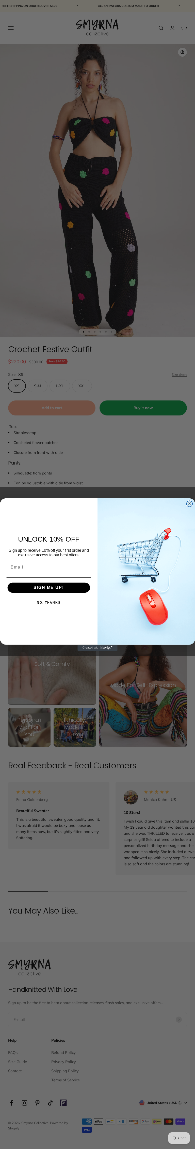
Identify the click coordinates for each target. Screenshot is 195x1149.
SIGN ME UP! (49, 587)
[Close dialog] (190, 504)
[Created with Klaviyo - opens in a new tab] (97, 648)
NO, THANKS (49, 602)
